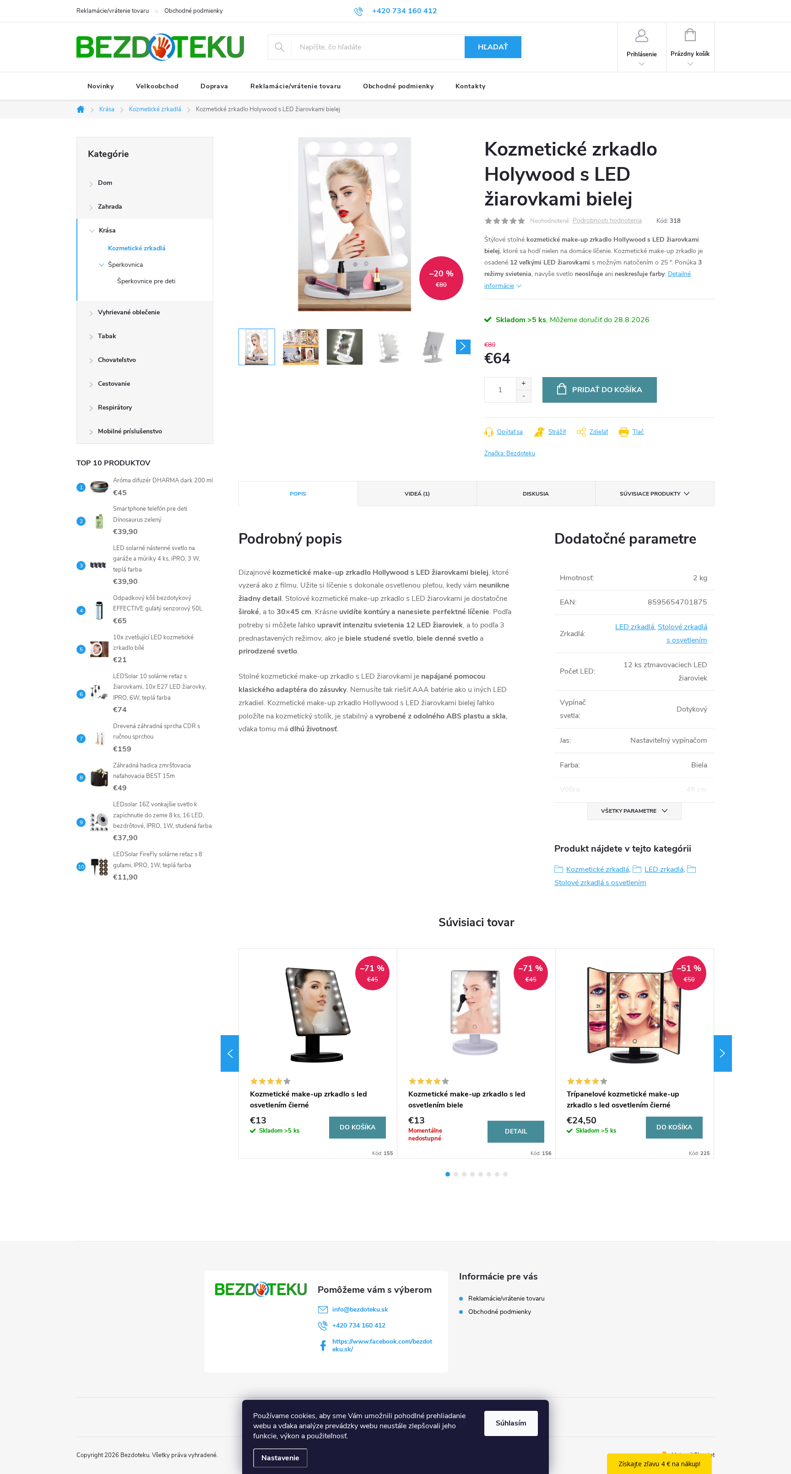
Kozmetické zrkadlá (137, 248)
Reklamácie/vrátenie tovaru (112, 11)
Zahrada (110, 206)
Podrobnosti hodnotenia (607, 221)
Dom (105, 182)
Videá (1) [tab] (417, 493)
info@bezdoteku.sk (360, 1309)
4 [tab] (472, 1174)
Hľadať (493, 47)
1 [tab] (447, 1174)
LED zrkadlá (634, 627)
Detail (516, 1131)
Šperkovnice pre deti (146, 281)
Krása (107, 230)
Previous (230, 1053)
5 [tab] (480, 1174)
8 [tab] (505, 1174)
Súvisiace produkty (650, 493)
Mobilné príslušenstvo (130, 431)
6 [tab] (489, 1174)
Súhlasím (511, 1423)
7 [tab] (497, 1174)
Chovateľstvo (117, 360)
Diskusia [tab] (536, 493)
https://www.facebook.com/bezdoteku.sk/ (382, 1345)
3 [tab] (464, 1174)
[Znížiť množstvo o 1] (523, 396)
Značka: (509, 453)
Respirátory (115, 407)
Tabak (107, 336)
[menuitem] (100, 86)
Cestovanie (114, 383)
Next (723, 1053)
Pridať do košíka (607, 390)
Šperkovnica (125, 264)
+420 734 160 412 (358, 1325)
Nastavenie (280, 1458)
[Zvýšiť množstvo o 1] (523, 384)
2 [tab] (456, 1174)
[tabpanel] (318, 1053)
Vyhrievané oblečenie (129, 312)
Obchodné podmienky (193, 11)
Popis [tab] (298, 493)
